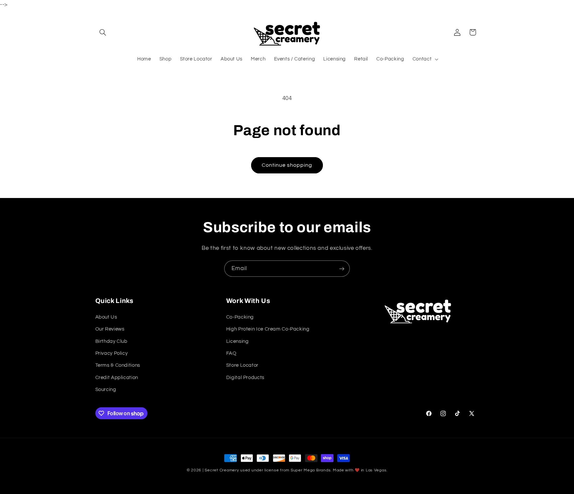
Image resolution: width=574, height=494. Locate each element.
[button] (103, 32)
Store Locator (242, 365)
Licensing (237, 341)
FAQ (231, 353)
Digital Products (245, 377)
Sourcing (105, 389)
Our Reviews (110, 329)
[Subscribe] (341, 268)
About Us (106, 317)
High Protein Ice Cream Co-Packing (268, 329)
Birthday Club (111, 341)
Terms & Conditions (117, 365)
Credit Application (116, 377)
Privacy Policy (111, 353)
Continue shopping (287, 165)
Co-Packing (240, 317)
